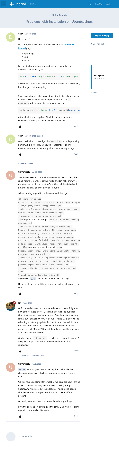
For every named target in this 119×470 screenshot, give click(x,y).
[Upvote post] (20, 127)
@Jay (33, 278)
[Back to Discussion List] (3, 3)
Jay (23, 369)
